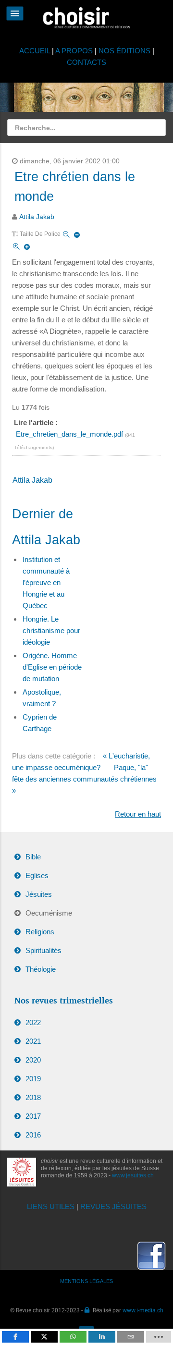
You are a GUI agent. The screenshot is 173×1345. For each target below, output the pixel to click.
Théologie (40, 969)
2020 (33, 1060)
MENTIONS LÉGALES (86, 1281)
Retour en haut (138, 814)
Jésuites (38, 894)
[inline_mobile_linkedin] (101, 1337)
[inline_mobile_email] (130, 1337)
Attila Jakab (36, 216)
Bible (33, 857)
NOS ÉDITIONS (124, 51)
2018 (33, 1097)
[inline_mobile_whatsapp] (73, 1337)
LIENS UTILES (50, 1206)
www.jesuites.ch (133, 1175)
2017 (33, 1116)
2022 (33, 1022)
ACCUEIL (35, 51)
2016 (33, 1135)
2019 (33, 1079)
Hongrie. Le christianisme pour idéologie (51, 630)
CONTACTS (86, 62)
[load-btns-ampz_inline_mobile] (159, 1337)
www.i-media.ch (143, 1310)
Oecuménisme (48, 913)
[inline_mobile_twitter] (44, 1337)
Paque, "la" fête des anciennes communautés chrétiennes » (84, 779)
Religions (39, 932)
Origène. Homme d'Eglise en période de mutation (52, 667)
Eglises (37, 875)
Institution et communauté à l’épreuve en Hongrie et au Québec (46, 582)
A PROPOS (74, 51)
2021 (33, 1041)
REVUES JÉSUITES (113, 1206)
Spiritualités (43, 950)
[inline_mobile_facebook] (15, 1337)
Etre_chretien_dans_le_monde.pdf (70, 434)
